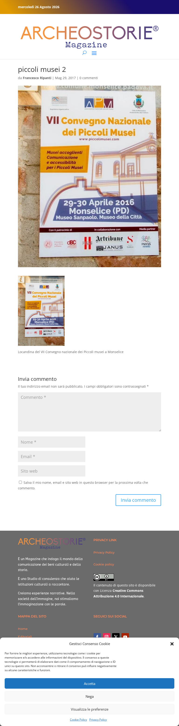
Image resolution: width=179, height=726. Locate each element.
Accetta (89, 683)
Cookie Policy (78, 720)
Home (23, 629)
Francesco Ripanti (37, 78)
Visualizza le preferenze (89, 709)
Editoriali (25, 636)
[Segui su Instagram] (106, 637)
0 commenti (88, 78)
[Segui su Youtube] (125, 637)
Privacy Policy (98, 720)
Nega (90, 696)
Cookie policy (103, 564)
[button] (172, 644)
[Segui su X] (116, 637)
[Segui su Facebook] (97, 637)
